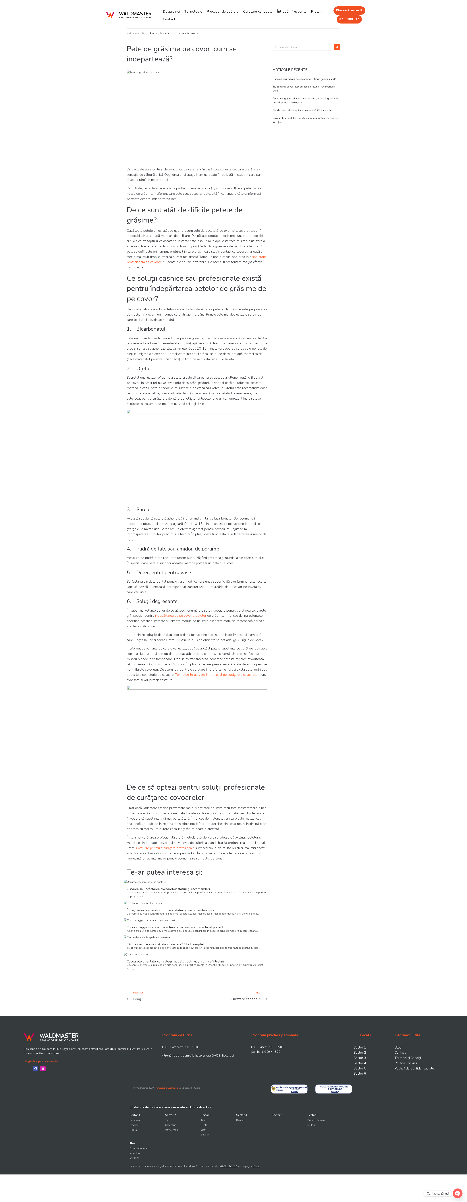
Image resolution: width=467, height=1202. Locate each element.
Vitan (204, 1130)
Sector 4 (360, 1063)
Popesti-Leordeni (139, 1148)
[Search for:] (302, 47)
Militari (311, 1125)
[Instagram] (43, 1068)
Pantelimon (171, 1130)
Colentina (170, 1125)
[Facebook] (35, 1068)
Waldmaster (133, 33)
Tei (167, 1120)
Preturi (256, 1166)
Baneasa (135, 1120)
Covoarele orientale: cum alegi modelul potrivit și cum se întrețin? (175, 961)
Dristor (204, 1125)
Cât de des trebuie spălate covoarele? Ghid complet (165, 944)
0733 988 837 (229, 1166)
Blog (144, 33)
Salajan (205, 1134)
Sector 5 (360, 1068)
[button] (349, 10)
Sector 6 (360, 1073)
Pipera (133, 1130)
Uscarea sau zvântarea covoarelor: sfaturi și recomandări (168, 889)
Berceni (240, 1120)
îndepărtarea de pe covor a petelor (180, 615)
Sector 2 (360, 1052)
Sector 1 (360, 1047)
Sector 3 (360, 1058)
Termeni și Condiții (408, 1058)
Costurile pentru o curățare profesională (165, 848)
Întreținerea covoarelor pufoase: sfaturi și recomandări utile (171, 910)
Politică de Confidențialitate (414, 1068)
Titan (204, 1120)
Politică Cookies (406, 1063)
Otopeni (134, 1158)
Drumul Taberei (316, 1120)
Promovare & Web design (167, 1087)
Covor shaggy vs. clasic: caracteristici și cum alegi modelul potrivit (175, 927)
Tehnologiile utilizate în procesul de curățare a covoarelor (217, 674)
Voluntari (135, 1153)
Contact (400, 1052)
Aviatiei (134, 1125)
